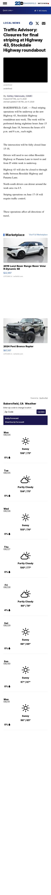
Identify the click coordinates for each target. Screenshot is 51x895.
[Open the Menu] (4, 3)
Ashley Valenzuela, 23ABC (19, 96)
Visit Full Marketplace (38, 235)
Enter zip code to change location (17, 408)
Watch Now (43, 3)
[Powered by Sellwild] (43, 398)
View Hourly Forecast (14, 422)
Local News (11, 22)
